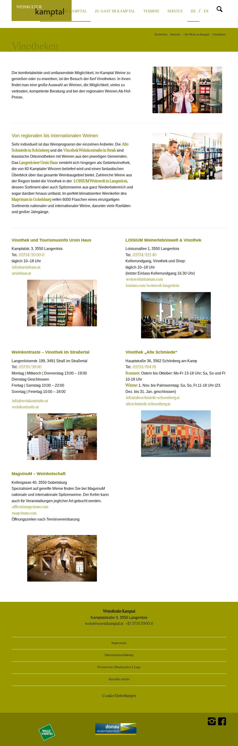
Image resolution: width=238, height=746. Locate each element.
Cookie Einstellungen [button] (119, 696)
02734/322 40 (144, 255)
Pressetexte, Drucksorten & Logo (119, 667)
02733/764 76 (144, 367)
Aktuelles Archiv (119, 679)
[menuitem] (65, 11)
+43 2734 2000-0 (139, 624)
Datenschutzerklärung (119, 655)
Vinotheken (35, 46)
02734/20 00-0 (31, 255)
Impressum (119, 643)
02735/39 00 (30, 367)
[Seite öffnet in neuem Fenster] (12, 528)
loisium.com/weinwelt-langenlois (152, 286)
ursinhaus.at (21, 273)
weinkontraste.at (25, 407)
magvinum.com (24, 513)
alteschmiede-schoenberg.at (148, 404)
